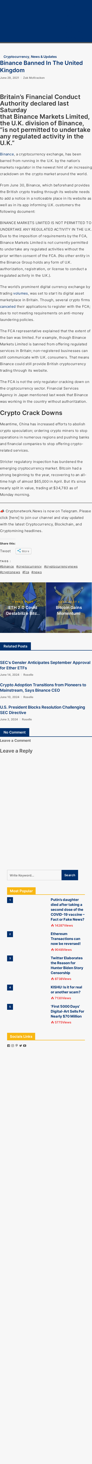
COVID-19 (74, 32)
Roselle (28, 674)
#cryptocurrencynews (61, 566)
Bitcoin (72, 16)
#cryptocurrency (29, 566)
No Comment (15, 732)
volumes (20, 293)
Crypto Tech (76, 27)
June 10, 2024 (9, 697)
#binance (7, 566)
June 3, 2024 (9, 719)
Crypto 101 (75, 21)
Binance (7, 154)
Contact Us (75, 37)
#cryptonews (10, 572)
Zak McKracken (34, 77)
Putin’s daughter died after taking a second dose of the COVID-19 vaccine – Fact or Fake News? (68, 909)
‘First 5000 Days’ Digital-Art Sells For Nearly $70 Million (67, 1011)
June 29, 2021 (9, 77)
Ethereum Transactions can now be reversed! (66, 938)
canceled (8, 306)
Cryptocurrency (79, 10)
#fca (25, 572)
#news (36, 572)
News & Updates (44, 57)
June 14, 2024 (9, 674)
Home (71, 5)
